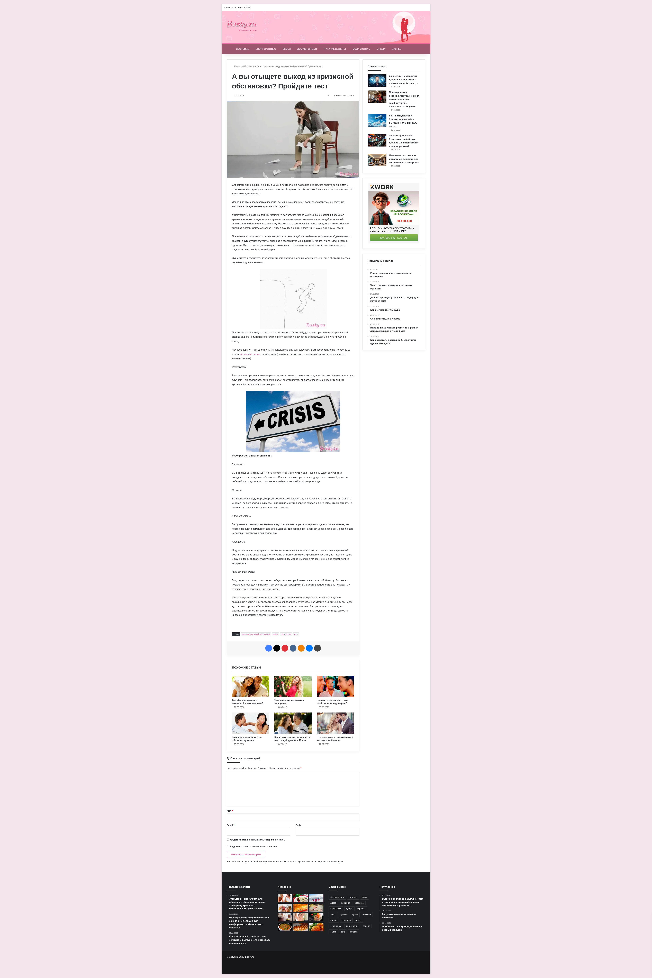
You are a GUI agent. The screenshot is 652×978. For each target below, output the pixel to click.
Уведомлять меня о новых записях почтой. (254, 846)
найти (275, 634)
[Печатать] (317, 648)
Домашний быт (307, 49)
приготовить (352, 926)
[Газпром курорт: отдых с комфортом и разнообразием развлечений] (316, 898)
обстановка (286, 634)
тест (296, 634)
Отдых (381, 49)
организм (346, 920)
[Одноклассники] (301, 648)
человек (353, 932)
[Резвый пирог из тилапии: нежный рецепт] (300, 908)
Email (230, 825)
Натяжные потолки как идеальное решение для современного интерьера (404, 159)
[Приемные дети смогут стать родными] (300, 917)
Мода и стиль (361, 49)
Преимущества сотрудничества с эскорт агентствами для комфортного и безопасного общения (404, 99)
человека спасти (249, 354)
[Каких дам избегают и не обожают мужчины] (250, 723)
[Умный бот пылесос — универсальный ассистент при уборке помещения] (285, 917)
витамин (353, 897)
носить (333, 920)
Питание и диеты (335, 49)
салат (333, 932)
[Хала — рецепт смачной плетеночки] (300, 927)
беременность (337, 897)
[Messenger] (309, 648)
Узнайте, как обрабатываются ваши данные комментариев (313, 861)
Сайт (298, 825)
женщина (345, 903)
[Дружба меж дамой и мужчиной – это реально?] (250, 686)
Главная (238, 66)
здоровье (359, 903)
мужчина (367, 914)
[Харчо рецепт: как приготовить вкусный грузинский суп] (285, 927)
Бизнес (396, 49)
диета (333, 903)
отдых (358, 920)
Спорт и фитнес (266, 49)
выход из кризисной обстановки (256, 634)
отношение (335, 926)
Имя (230, 811)
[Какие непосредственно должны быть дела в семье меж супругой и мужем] (285, 898)
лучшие (343, 914)
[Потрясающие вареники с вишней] (300, 898)
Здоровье (242, 49)
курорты (361, 909)
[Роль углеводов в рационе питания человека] (285, 908)
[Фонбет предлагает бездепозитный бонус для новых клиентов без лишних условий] (377, 140)
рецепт (366, 926)
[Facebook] (268, 648)
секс (343, 932)
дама (364, 897)
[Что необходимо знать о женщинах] (293, 686)
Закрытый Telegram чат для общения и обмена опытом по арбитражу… (403, 79)
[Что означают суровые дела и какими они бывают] (335, 723)
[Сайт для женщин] (243, 27)
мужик (355, 914)
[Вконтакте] (293, 648)
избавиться (335, 909)
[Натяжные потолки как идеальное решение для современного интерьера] (377, 160)
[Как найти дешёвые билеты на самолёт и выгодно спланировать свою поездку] (377, 120)
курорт (349, 909)
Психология (250, 66)
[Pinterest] (285, 648)
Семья (287, 49)
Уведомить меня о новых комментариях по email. (257, 839)
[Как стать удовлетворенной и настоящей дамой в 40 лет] (293, 723)
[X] (276, 648)
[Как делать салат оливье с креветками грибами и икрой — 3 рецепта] (316, 917)
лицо (332, 914)
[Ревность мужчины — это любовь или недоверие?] (335, 686)
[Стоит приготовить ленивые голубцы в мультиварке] (316, 927)
